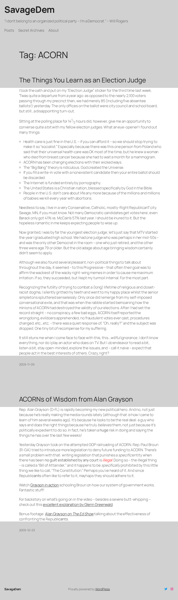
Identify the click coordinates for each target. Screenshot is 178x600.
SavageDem (29, 9)
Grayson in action (44, 484)
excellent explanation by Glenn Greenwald (78, 504)
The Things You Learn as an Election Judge (82, 80)
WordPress (102, 589)
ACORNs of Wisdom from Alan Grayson (76, 399)
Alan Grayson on (69, 513)
